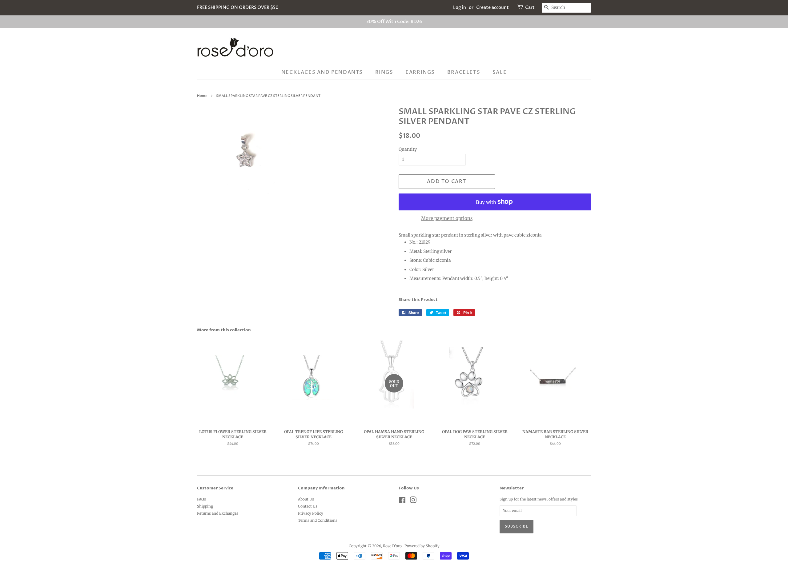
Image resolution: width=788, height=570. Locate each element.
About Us (306, 499)
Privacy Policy (310, 513)
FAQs (201, 499)
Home (202, 96)
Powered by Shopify (422, 546)
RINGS (384, 72)
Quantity (408, 149)
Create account (492, 7)
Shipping (205, 506)
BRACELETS (463, 72)
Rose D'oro (393, 546)
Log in (459, 7)
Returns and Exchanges (217, 513)
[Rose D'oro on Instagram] (413, 501)
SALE (499, 72)
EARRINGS (420, 72)
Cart (530, 7)
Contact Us (307, 506)
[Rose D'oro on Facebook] (402, 501)
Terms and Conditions (317, 520)
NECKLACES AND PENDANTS (322, 72)
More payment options (446, 218)
